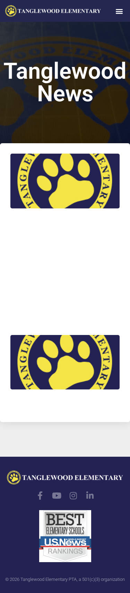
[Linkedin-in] (90, 495)
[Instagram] (73, 495)
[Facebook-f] (40, 495)
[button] (119, 11)
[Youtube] (57, 495)
